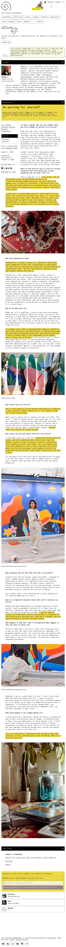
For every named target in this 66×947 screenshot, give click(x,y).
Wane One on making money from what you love (24, 878)
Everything (6, 17)
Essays (28, 17)
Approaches (55, 17)
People (58, 2)
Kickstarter (51, 938)
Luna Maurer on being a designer (19, 883)
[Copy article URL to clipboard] (9, 168)
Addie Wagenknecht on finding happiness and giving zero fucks (31, 887)
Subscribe (6, 42)
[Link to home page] (6, 6)
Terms (12, 939)
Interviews (18, 17)
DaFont (8, 865)
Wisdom (11, 22)
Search (40, 22)
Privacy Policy (22, 939)
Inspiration (6, 131)
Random (26, 22)
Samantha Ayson (11, 148)
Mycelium (9, 861)
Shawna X (4, 77)
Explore (51, 2)
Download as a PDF (8, 172)
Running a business (6, 140)
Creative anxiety (8, 127)
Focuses (45, 17)
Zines (19, 22)
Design (8, 125)
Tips (4, 22)
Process (4, 129)
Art (2, 125)
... (33, 22)
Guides (36, 17)
